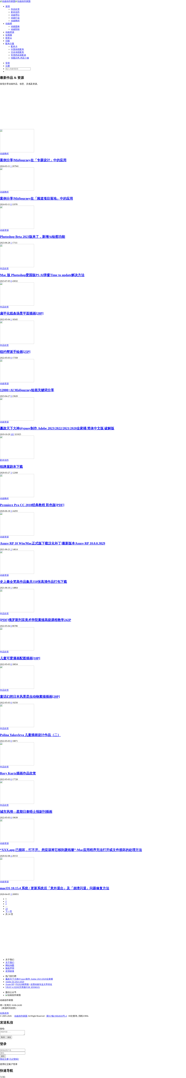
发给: (2, 1029)
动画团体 (15, 26)
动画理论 (15, 15)
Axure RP (9, 984)
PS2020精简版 (22, 984)
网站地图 (9, 965)
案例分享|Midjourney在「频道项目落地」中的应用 (36, 198)
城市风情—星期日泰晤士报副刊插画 (26, 811)
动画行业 (15, 18)
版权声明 (9, 968)
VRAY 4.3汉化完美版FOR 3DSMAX (22, 987)
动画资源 (9, 32)
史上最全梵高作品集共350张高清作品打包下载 (33, 581)
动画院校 (15, 29)
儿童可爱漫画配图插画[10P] (20, 658)
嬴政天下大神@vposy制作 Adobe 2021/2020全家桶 (29, 979)
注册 (7, 66)
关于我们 (9, 962)
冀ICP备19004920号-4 (56, 1016)
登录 (7, 63)
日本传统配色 (17, 52)
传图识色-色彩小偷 (20, 58)
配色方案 (9, 43)
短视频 (8, 35)
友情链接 (9, 971)
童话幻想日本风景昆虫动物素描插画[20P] (30, 696)
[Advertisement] (93, 106)
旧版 (7, 41)
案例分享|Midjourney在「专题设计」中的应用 (33, 160)
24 (6, 909)
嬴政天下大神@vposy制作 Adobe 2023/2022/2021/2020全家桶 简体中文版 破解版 (57, 428)
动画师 (8, 23)
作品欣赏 (15, 9)
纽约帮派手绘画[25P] (15, 351)
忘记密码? (14, 1059)
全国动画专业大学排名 (41, 984)
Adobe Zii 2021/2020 (14, 982)
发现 (7, 6)
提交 (3, 1056)
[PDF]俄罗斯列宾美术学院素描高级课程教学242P (35, 620)
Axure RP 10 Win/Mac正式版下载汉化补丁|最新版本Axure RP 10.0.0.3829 (52, 543)
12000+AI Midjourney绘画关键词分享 (27, 390)
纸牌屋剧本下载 (11, 466)
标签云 (8, 38)
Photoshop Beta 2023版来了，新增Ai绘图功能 (32, 236)
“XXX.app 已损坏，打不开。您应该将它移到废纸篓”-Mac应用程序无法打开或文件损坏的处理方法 (71, 850)
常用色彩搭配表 (18, 55)
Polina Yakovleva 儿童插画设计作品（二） (30, 735)
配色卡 (14, 46)
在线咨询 (4, 1013)
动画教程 (15, 21)
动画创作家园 (20, 1016)
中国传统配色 (17, 49)
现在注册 (4, 1059)
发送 (9, 1037)
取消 (3, 1037)
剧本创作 (15, 12)
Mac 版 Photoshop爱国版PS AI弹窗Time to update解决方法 (42, 275)
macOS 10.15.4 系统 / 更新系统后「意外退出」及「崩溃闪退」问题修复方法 (54, 888)
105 (12, 434)
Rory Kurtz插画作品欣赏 (18, 773)
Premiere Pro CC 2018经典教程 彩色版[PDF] (32, 505)
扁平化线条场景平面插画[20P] (21, 313)
